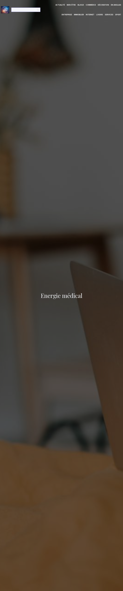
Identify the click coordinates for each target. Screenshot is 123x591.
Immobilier (79, 15)
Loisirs (99, 15)
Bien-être (71, 5)
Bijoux (81, 5)
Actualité (60, 5)
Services (109, 15)
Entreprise (67, 15)
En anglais (116, 5)
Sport (118, 15)
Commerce (91, 5)
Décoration (103, 5)
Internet (90, 15)
